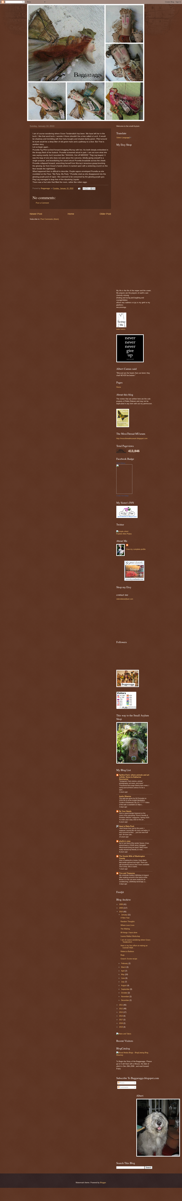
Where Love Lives (127, 925)
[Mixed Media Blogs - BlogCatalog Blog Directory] (134, 1055)
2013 (121, 1012)
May (123, 974)
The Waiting (125, 929)
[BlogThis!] (86, 188)
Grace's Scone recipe (129, 959)
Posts (121, 1083)
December (125, 1000)
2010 (121, 912)
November (125, 997)
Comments (123, 1087)
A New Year (125, 918)
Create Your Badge (122, 495)
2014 (121, 1016)
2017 (121, 1020)
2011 (121, 1005)
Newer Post (36, 214)
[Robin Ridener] (124, 493)
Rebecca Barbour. (127, 951)
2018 (121, 1023)
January (124, 915)
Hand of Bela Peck (126, 826)
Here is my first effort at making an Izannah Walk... (134, 947)
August (124, 985)
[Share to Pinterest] (94, 188)
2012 (121, 1009)
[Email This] (84, 188)
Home (71, 214)
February (124, 963)
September (125, 989)
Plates (129, 534)
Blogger (103, 1183)
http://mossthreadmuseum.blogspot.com (131, 438)
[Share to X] (89, 188)
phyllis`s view (124, 841)
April (123, 971)
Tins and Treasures (127, 873)
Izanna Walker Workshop (130, 936)
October (124, 993)
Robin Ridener (121, 463)
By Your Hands (125, 811)
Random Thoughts (128, 921)
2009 (121, 908)
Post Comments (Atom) (50, 219)
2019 (121, 1027)
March (123, 967)
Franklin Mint (121, 534)
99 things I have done (129, 933)
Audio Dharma (125, 796)
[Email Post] (79, 188)
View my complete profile (135, 549)
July (123, 982)
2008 (121, 904)
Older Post (105, 214)
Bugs (123, 955)
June (123, 978)
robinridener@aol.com (124, 599)
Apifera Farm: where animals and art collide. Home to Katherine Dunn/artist (134, 777)
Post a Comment (42, 203)
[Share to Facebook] (91, 188)
